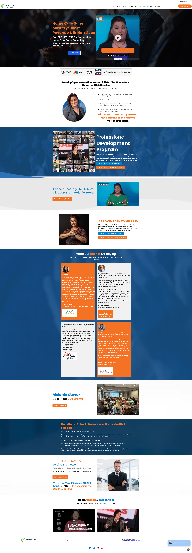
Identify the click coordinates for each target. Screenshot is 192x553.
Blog (143, 6)
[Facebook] (94, 548)
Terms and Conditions (88, 540)
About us (130, 6)
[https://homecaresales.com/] (38, 540)
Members (157, 6)
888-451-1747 (185, 2)
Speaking (138, 6)
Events (119, 6)
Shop (124, 6)
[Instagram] (98, 548)
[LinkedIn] (90, 548)
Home (113, 6)
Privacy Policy (67, 540)
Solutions (149, 6)
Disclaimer (110, 540)
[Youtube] (102, 548)
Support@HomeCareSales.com (132, 540)
